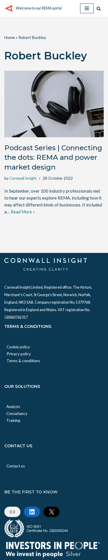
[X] (51, 512)
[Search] (98, 8)
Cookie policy (18, 347)
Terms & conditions (23, 360)
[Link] (12, 512)
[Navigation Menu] (87, 8)
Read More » (23, 211)
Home (9, 37)
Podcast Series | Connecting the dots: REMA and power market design (53, 157)
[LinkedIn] (32, 512)
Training (13, 420)
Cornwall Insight (23, 178)
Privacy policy (19, 354)
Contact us (15, 466)
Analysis (13, 406)
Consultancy (16, 413)
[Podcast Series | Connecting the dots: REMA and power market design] (54, 104)
